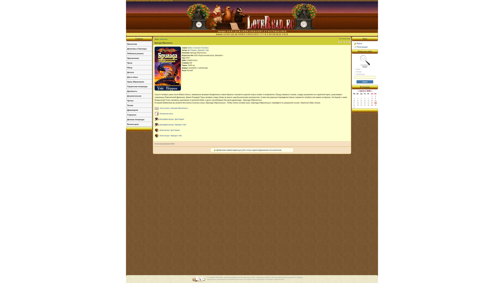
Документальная (134, 96)
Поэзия (130, 105)
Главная (139, 39)
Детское (130, 72)
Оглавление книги (166, 114)
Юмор (129, 67)
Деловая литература (135, 119)
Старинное (131, 114)
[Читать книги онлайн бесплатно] (252, 29)
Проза (129, 63)
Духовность (132, 91)
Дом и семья (132, 77)
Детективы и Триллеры (137, 48)
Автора (359, 72)
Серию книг (360, 74)
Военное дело (133, 124)
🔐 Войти (358, 43)
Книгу (358, 69)
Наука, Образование (135, 81)
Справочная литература (137, 86)
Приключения (133, 58)
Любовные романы (135, 53)
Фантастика (132, 44)
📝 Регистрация (361, 47)
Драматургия (132, 110)
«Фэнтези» (164, 39)
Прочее (130, 100)
